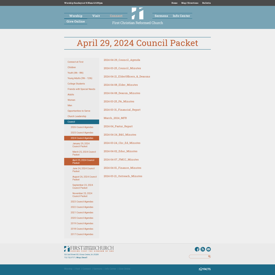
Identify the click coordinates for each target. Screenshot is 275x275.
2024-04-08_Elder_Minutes (121, 84)
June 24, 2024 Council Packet (83, 170)
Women (71, 100)
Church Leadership (77, 116)
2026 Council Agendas (82, 127)
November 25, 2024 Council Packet (82, 195)
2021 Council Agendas (82, 212)
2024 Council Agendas (82, 138)
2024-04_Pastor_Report (118, 126)
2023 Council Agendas (82, 201)
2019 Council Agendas (82, 223)
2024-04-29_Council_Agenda (122, 60)
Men (70, 105)
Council (71, 121)
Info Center (110, 268)
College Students (76, 83)
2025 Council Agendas (82, 132)
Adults (71, 94)
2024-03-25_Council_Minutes (122, 68)
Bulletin (206, 3)
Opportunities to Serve (79, 111)
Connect (86, 268)
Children (72, 67)
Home (174, 3)
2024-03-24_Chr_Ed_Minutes (122, 143)
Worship (68, 268)
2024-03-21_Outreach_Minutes (123, 176)
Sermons (97, 268)
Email (84, 257)
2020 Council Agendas (82, 218)
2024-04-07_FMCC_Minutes (121, 159)
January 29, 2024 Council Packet (81, 145)
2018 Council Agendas (82, 228)
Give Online (124, 268)
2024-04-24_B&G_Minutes (120, 134)
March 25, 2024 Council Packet (84, 153)
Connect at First (75, 62)
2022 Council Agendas (82, 207)
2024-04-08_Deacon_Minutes (122, 93)
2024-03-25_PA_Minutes (119, 101)
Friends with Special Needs (81, 89)
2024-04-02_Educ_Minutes (120, 151)
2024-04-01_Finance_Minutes (122, 167)
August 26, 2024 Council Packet (84, 178)
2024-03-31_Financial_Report (122, 109)
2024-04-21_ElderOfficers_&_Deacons (127, 76)
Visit (77, 268)
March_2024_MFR (115, 118)
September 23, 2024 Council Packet (82, 186)
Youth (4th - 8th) (75, 72)
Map (78, 257)
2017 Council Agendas (82, 234)
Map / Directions (189, 3)
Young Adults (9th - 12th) (80, 78)
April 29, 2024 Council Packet (83, 161)
